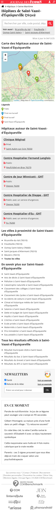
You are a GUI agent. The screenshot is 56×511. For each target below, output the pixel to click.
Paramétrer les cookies (33, 475)
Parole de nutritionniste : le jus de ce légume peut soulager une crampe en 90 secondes (26, 413)
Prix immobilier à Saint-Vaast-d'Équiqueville (25, 331)
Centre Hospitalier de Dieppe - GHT (26, 195)
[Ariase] (14, 507)
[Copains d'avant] (14, 502)
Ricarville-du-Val (23, 29)
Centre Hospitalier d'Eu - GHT (22, 213)
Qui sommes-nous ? (14, 473)
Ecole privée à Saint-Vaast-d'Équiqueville (23, 323)
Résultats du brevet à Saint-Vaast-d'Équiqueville (27, 360)
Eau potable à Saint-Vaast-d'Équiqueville (23, 334)
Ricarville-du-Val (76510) (15, 240)
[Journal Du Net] (41, 490)
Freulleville (39, 29)
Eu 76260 (10, 222)
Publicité (34, 473)
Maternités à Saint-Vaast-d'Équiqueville (23, 327)
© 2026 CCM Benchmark (42, 478)
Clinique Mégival (14, 139)
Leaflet (16, 100)
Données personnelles (13, 475)
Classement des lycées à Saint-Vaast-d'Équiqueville (28, 295)
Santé (9, 380)
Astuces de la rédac (15, 384)
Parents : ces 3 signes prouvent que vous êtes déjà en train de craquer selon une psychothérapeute (27, 456)
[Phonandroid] (41, 508)
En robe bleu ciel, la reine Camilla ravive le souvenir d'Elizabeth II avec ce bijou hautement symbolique (27, 433)
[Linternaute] (14, 496)
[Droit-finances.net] (41, 496)
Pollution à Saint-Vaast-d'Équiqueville (22, 281)
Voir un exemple (45, 380)
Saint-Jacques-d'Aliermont (37, 32)
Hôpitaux (11, 6)
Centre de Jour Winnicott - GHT (23, 176)
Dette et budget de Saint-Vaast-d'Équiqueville (26, 312)
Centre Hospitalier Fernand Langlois (27, 158)
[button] (28, 74)
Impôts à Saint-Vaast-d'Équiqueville (21, 316)
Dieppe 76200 (12, 186)
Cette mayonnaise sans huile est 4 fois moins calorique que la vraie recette (26, 445)
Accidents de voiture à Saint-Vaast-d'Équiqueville (27, 298)
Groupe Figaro (25, 478)
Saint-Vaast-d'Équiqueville (16, 274)
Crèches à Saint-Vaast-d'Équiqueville (21, 320)
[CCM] (14, 490)
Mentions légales (11, 478)
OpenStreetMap (37, 100)
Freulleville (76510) (13, 244)
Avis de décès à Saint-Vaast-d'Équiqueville (24, 277)
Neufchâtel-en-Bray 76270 (18, 167)
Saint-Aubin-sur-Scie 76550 (19, 148)
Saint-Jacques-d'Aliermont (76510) (20, 251)
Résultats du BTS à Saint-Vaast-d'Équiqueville (26, 363)
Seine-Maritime (25, 6)
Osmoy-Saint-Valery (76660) (17, 247)
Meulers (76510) (12, 255)
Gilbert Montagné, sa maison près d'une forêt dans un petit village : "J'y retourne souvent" (27, 423)
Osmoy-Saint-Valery (12, 32)
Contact (26, 473)
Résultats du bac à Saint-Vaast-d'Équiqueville (26, 356)
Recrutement (45, 473)
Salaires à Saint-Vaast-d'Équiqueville (21, 309)
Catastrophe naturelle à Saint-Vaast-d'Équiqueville (28, 285)
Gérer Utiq (48, 475)
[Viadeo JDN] (41, 502)
